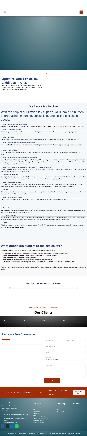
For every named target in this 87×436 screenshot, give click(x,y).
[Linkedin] (12, 426)
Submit (52, 380)
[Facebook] (2, 426)
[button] (81, 12)
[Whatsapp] (17, 426)
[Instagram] (7, 426)
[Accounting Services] (64, 359)
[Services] (64, 357)
